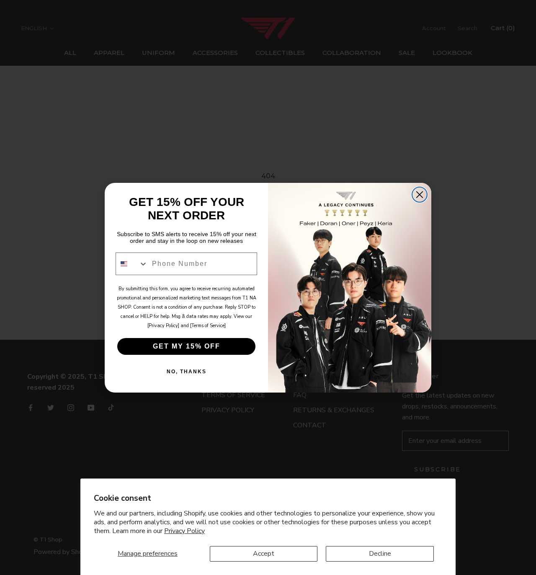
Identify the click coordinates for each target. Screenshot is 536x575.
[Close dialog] (419, 194)
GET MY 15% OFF (186, 346)
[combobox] (132, 264)
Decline (380, 553)
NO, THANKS (186, 372)
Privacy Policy (184, 531)
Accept (263, 553)
